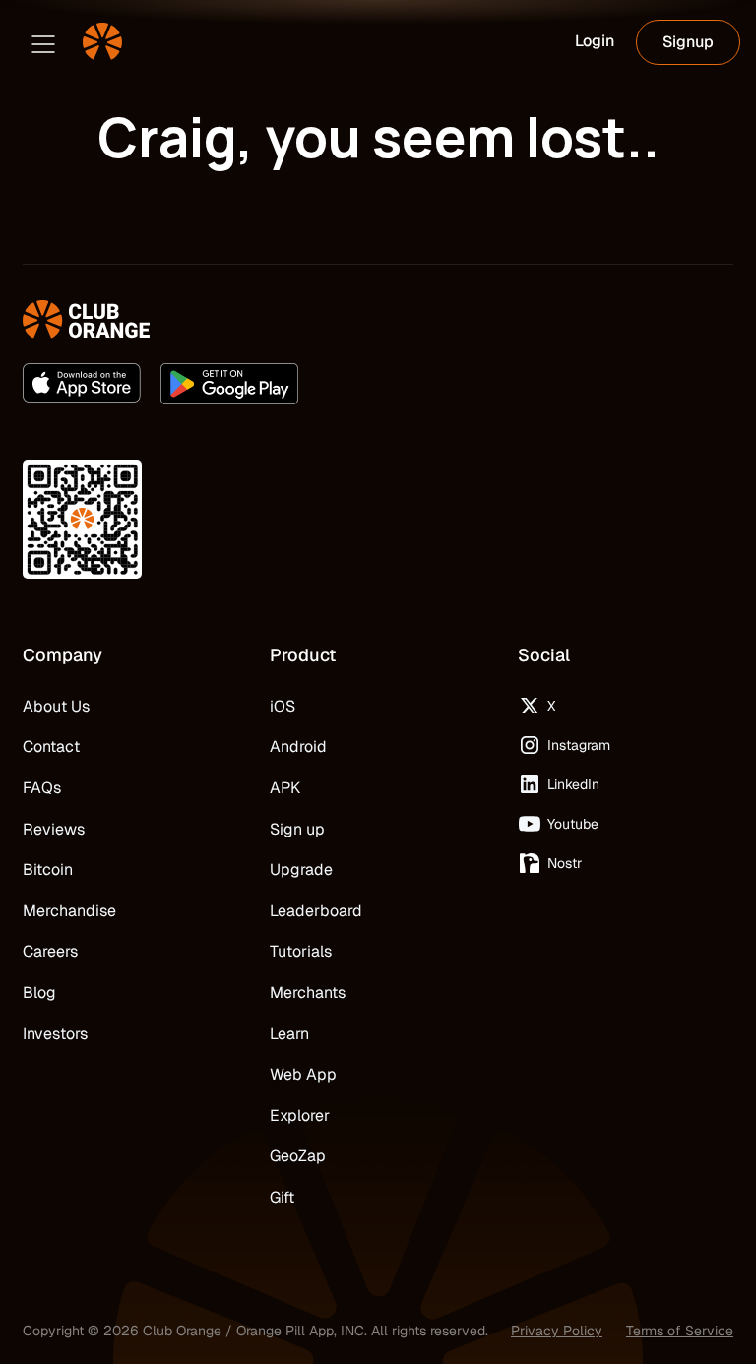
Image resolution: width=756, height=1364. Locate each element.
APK (285, 787)
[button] (43, 42)
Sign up (297, 829)
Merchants (308, 992)
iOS (282, 706)
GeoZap (298, 1156)
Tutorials (301, 951)
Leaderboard (316, 910)
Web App (303, 1074)
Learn (289, 1033)
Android (298, 746)
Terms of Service (679, 1330)
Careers (50, 951)
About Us (56, 706)
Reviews (54, 829)
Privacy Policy (556, 1330)
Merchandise (69, 910)
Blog (39, 992)
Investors (55, 1033)
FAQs (42, 787)
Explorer (300, 1115)
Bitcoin (48, 869)
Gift (282, 1197)
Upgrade (301, 869)
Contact (51, 746)
